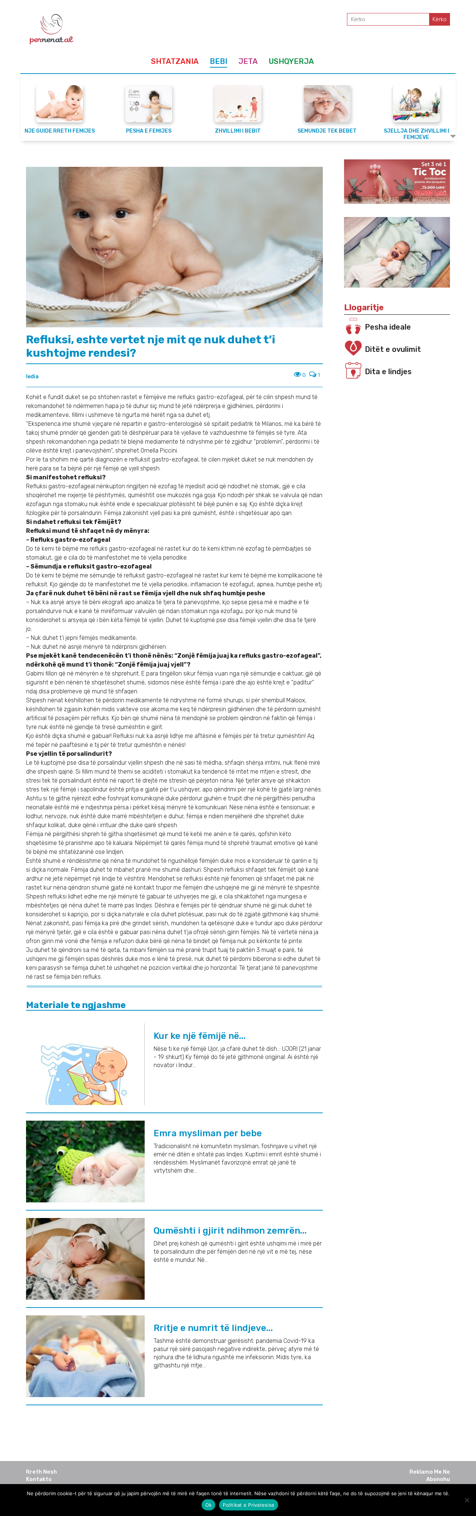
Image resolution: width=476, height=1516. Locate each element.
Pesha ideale (388, 327)
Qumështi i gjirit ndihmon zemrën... (230, 1230)
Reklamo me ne (429, 1471)
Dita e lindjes (388, 371)
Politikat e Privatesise (248, 1505)
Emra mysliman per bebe (208, 1133)
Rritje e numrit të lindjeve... (213, 1328)
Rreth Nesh (41, 1471)
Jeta (248, 61)
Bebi (218, 61)
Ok (208, 1505)
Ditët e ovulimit (393, 349)
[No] (466, 1500)
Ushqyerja (291, 61)
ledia (32, 376)
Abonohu (438, 1479)
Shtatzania (175, 61)
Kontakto (39, 1479)
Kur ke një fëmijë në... (200, 1036)
